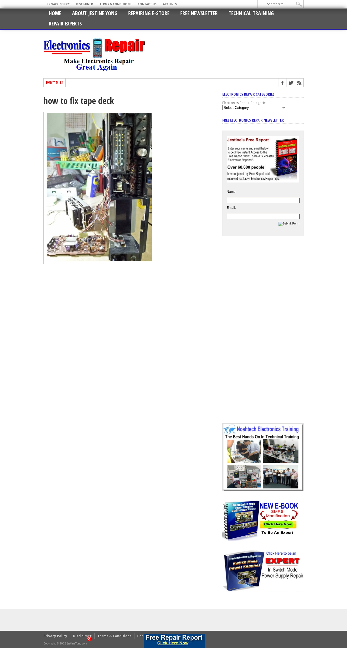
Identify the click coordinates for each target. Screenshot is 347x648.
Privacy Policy (58, 4)
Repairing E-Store (148, 13)
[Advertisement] (263, 333)
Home (55, 13)
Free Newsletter (199, 13)
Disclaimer (84, 4)
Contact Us (147, 4)
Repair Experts (65, 23)
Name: (231, 192)
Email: (231, 208)
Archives (170, 4)
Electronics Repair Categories (244, 102)
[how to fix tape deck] (99, 262)
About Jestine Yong (94, 13)
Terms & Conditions (115, 4)
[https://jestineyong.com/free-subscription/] (174, 641)
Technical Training (251, 13)
